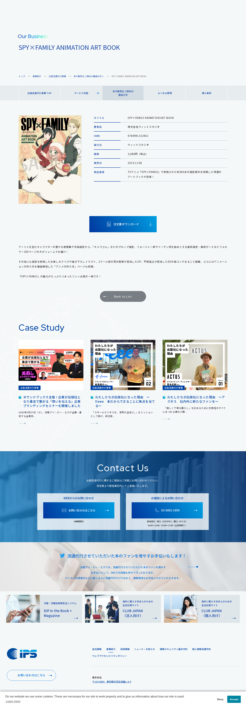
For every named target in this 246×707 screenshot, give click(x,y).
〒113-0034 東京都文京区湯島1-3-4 (111, 681)
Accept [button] (234, 699)
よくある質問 (165, 93)
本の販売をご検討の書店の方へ (89, 76)
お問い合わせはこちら (31, 675)
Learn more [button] (13, 701)
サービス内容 (81, 93)
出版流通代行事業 (57, 76)
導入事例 (206, 93)
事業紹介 (37, 76)
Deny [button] (220, 699)
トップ (22, 76)
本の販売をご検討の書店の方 (123, 93)
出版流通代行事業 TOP (39, 93)
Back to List (123, 296)
